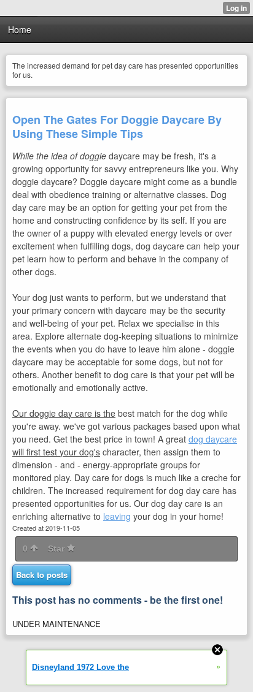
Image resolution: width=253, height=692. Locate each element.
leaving (117, 516)
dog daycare (213, 439)
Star (57, 548)
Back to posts (42, 574)
